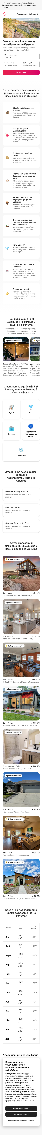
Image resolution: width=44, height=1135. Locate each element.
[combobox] (21, 57)
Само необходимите (21, 1114)
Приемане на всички (21, 1109)
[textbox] (12, 65)
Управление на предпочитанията (21, 1120)
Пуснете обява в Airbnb (27, 14)
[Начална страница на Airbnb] (4, 14)
